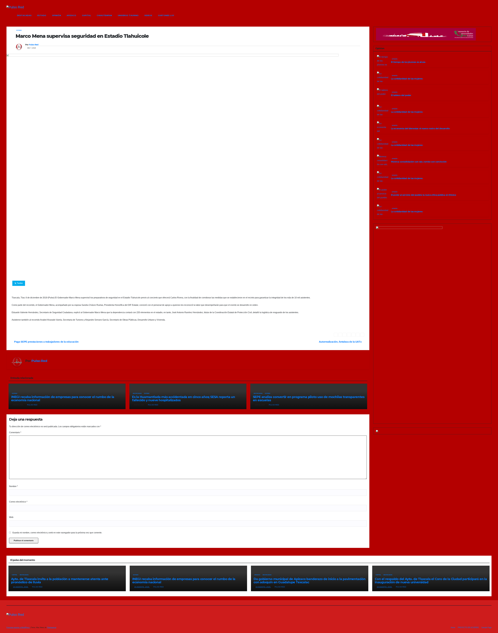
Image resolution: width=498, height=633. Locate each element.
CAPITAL (86, 15)
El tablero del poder (401, 95)
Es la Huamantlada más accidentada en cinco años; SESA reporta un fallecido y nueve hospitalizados (183, 398)
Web (11, 517)
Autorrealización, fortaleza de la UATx (340, 341)
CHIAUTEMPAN (104, 15)
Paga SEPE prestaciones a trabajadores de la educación (46, 341)
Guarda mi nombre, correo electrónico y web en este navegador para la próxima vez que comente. (57, 533)
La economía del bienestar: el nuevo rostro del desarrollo (420, 128)
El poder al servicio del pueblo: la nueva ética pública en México (423, 195)
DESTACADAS (24, 15)
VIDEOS (148, 15)
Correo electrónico (18, 502)
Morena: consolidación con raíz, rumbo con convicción (419, 162)
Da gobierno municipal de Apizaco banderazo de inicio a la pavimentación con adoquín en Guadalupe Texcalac (309, 580)
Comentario (15, 432)
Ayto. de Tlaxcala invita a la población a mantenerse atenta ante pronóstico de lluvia (59, 580)
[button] (489, 15)
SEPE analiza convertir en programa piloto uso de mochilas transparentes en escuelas (308, 398)
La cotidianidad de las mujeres (407, 78)
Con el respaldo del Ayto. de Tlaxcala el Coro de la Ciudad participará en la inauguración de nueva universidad (431, 580)
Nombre (13, 486)
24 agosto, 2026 (21, 587)
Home (453, 627)
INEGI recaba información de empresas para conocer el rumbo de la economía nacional (62, 398)
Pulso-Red (33, 44)
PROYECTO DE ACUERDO (468, 627)
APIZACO (71, 15)
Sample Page (486, 627)
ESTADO (41, 15)
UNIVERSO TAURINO (128, 15)
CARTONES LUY (166, 15)
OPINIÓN (56, 15)
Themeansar (51, 627)
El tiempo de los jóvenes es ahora (408, 62)
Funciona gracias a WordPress (18, 627)
